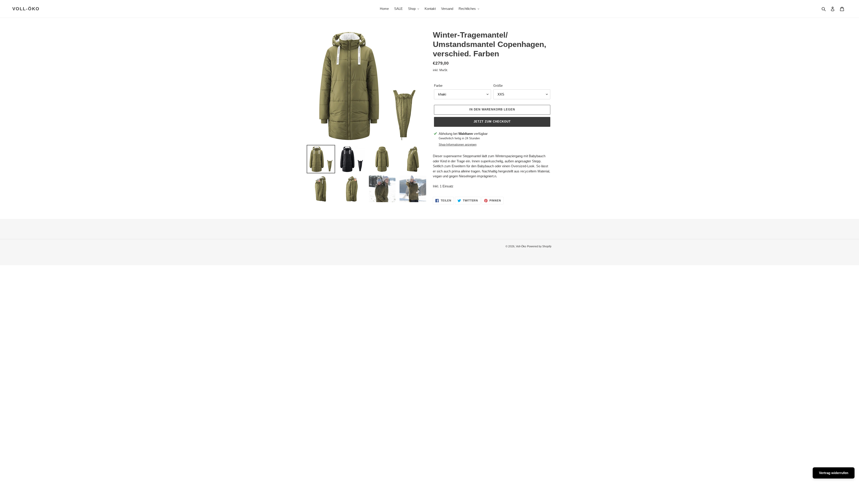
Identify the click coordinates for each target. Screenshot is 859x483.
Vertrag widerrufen (833, 473)
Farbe (438, 85)
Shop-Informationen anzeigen (457, 144)
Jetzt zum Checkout (492, 121)
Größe (498, 85)
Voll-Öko (26, 8)
